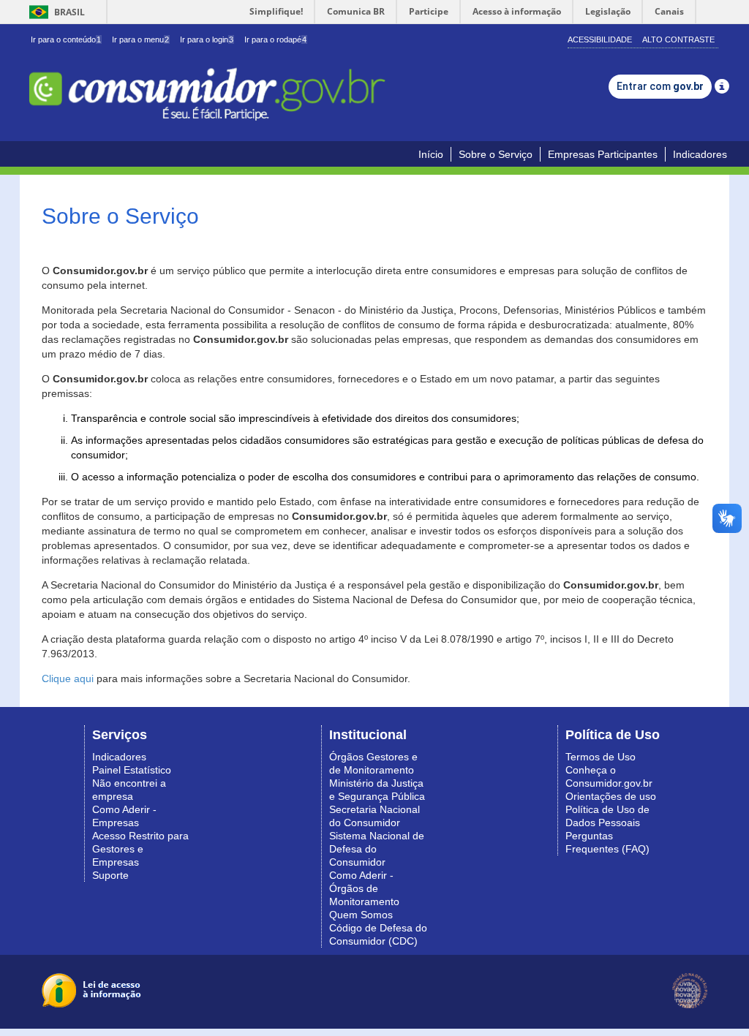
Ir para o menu (140, 39)
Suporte (110, 875)
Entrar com (660, 86)
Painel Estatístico (131, 770)
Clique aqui (68, 678)
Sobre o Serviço (495, 154)
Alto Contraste (678, 39)
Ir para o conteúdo (66, 39)
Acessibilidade (600, 39)
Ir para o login (206, 39)
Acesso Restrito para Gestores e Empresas (140, 849)
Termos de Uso (600, 757)
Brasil (54, 12)
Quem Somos (361, 914)
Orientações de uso (610, 796)
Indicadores (700, 154)
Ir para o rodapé (275, 39)
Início (430, 154)
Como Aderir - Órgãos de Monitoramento (364, 888)
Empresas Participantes (603, 154)
